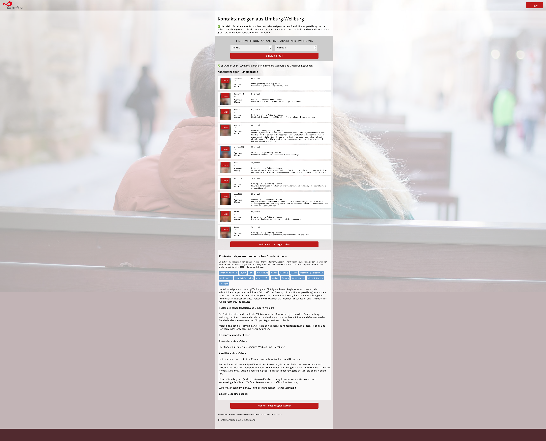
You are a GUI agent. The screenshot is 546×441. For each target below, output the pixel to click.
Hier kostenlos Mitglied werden (274, 405)
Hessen (294, 272)
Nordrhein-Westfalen (244, 278)
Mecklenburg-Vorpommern (311, 272)
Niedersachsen (226, 278)
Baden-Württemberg (228, 272)
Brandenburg (262, 272)
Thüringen (224, 283)
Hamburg (284, 272)
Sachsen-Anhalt (298, 278)
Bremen (274, 272)
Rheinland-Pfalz (262, 278)
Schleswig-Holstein (315, 278)
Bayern (243, 272)
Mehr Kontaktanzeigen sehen (274, 244)
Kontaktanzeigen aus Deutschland (237, 419)
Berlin (251, 272)
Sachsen (285, 278)
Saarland (275, 278)
